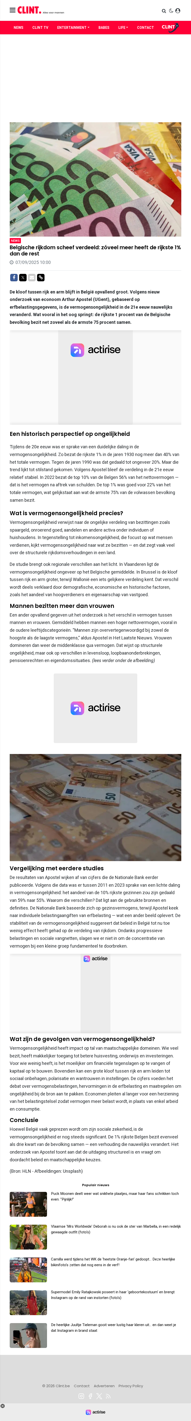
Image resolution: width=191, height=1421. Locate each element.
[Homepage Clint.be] (68, 10)
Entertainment (72, 28)
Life (121, 28)
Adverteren (104, 1385)
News (18, 28)
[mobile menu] (12, 10)
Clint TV (40, 28)
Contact (145, 28)
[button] (164, 11)
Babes (103, 28)
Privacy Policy (131, 1385)
